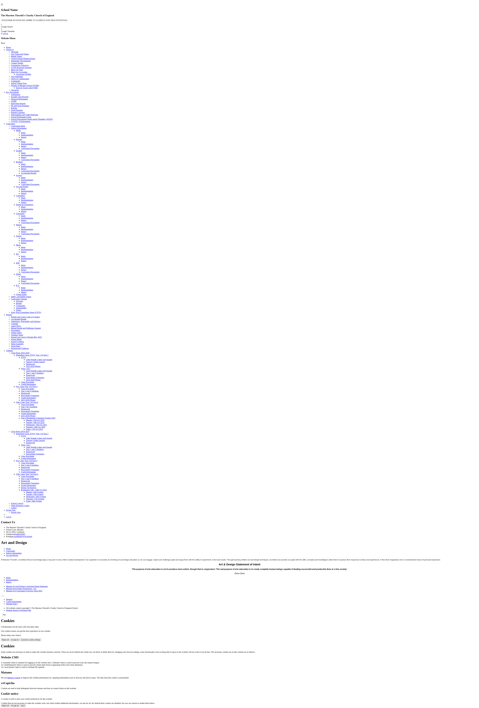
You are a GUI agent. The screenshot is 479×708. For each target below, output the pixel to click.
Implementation (27, 135)
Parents (9, 315)
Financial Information (19, 99)
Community (15, 81)
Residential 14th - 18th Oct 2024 (34, 490)
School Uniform (17, 342)
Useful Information (28, 384)
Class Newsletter (27, 382)
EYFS (23, 357)
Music (18, 245)
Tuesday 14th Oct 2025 (35, 422)
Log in (5, 33)
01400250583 (19, 534)
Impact (23, 137)
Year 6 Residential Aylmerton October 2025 (38, 418)
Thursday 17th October (35, 499)
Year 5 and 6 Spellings (30, 479)
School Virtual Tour (19, 83)
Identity (19, 303)
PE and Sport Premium (20, 106)
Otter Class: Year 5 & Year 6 (27, 402)
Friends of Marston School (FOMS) (25, 85)
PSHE (18, 274)
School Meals (16, 339)
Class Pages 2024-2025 (20, 431)
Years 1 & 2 (25, 369)
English (19, 151)
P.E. (17, 254)
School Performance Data (21, 117)
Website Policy (12, 604)
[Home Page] (2, 4)
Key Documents (12, 92)
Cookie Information (13, 602)
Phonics (19, 139)
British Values (16, 56)
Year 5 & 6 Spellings (29, 407)
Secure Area (11, 510)
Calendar (14, 324)
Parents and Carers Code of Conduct (25, 317)
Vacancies (15, 90)
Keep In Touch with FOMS (27, 88)
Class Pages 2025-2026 (20, 353)
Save (23, 706)
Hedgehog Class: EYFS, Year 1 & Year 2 (32, 355)
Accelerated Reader (28, 173)
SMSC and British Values (21, 297)
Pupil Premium (17, 110)
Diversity (19, 301)
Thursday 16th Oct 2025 (35, 427)
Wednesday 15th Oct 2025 (36, 425)
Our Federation (17, 77)
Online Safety (21, 294)
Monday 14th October (34, 492)
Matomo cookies (13, 678)
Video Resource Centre (20, 506)
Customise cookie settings (30, 640)
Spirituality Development (21, 61)
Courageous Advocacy (20, 65)
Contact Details (17, 63)
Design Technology (28, 488)
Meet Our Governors (19, 72)
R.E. (18, 285)
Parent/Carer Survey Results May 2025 (26, 337)
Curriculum (10, 124)
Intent (23, 133)
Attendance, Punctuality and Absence (25, 321)
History (19, 225)
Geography (20, 214)
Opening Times (17, 335)
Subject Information (19, 128)
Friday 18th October (34, 501)
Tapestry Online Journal (35, 362)
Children (9, 351)
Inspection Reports (18, 103)
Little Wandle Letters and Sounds (39, 360)
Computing (20, 196)
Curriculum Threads (19, 299)
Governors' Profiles (23, 74)
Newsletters (15, 330)
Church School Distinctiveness (23, 59)
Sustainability (21, 308)
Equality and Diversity (20, 97)
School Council (17, 503)
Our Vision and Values (20, 54)
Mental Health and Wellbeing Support (26, 328)
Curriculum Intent (18, 126)
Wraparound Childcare (20, 348)
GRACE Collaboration (20, 79)
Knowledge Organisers (35, 378)
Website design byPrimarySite (18, 610)
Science (19, 175)
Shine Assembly (17, 344)
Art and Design (22, 187)
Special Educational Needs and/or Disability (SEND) (32, 119)
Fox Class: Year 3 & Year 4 (26, 387)
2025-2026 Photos (33, 366)
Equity (18, 310)
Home (8, 47)
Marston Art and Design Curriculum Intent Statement (27, 586)
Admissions (15, 94)
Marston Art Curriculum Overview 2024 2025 (24, 591)
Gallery (14, 508)
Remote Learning (18, 112)
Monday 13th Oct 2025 (35, 420)
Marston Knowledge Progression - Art (21, 589)
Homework (30, 364)
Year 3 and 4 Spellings (30, 391)
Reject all (5, 640)
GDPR (13, 101)
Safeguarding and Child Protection (24, 115)
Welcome (14, 52)
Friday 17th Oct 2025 (34, 429)
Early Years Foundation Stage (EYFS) (26, 312)
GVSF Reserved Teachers (21, 68)
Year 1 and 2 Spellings (35, 373)
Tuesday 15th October (34, 494)
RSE (18, 263)
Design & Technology (24, 205)
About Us (10, 50)
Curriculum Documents (30, 148)
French (18, 236)
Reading (19, 162)
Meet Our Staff (17, 70)
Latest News (16, 326)
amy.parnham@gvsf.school (21, 536)
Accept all (14, 640)
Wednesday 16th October (36, 497)
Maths (18, 130)
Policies (14, 108)
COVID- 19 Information (20, 121)
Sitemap (9, 599)
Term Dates (15, 346)
